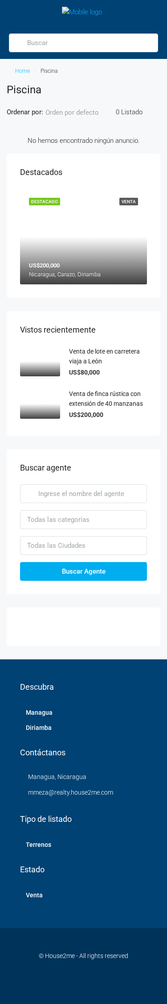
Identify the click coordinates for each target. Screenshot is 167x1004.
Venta (34, 895)
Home (22, 71)
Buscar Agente (84, 571)
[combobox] (79, 112)
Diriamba (39, 727)
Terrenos (38, 844)
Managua (39, 712)
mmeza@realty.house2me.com (70, 792)
